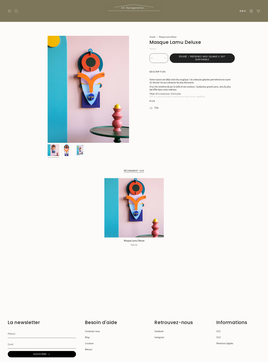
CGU (218, 337)
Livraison (89, 343)
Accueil (152, 37)
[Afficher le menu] (9, 11)
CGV (218, 331)
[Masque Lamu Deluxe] (134, 207)
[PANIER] (258, 11)
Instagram (159, 337)
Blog (87, 337)
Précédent (48, 89)
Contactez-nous (92, 331)
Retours (88, 349)
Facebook (158, 331)
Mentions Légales (224, 343)
